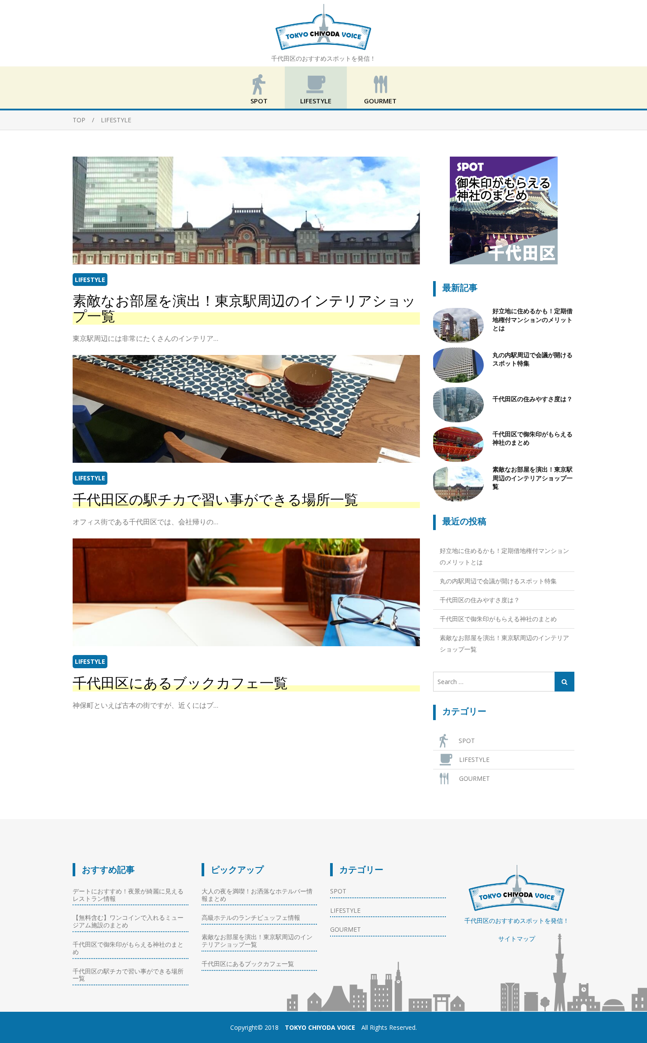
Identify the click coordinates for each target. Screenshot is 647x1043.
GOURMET (380, 100)
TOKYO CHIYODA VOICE (320, 1027)
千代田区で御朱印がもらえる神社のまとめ (533, 438)
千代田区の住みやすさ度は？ (533, 399)
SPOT (259, 100)
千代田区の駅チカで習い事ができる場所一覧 (215, 499)
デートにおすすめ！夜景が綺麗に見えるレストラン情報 (128, 895)
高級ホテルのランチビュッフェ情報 (251, 917)
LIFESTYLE (315, 100)
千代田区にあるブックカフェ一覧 (180, 683)
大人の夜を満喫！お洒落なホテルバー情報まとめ (257, 895)
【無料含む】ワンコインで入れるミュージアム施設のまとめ (128, 921)
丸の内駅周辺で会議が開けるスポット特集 (533, 359)
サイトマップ (516, 938)
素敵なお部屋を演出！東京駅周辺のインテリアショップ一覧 (244, 309)
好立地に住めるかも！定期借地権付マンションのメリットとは (533, 319)
